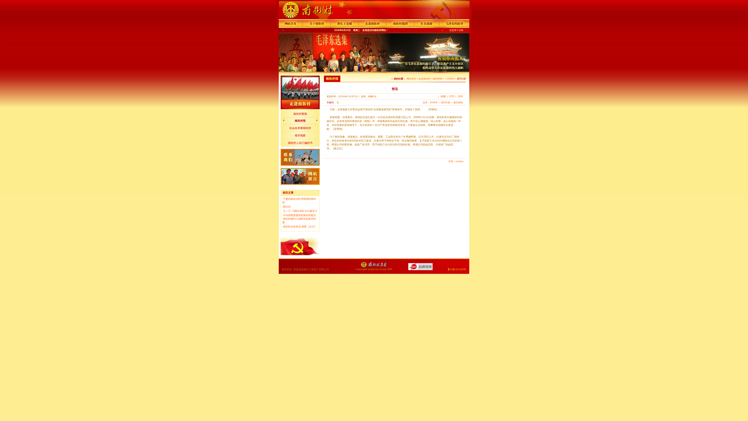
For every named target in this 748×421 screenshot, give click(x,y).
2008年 (450, 78)
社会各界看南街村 (300, 128)
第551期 (445, 102)
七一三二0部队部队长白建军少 (300, 211)
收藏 (443, 96)
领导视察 (300, 135)
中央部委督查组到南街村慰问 (299, 215)
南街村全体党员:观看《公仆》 (300, 226)
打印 (451, 96)
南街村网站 (380, 30)
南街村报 (300, 120)
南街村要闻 (300, 113)
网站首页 (411, 78)
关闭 (460, 96)
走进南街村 (424, 78)
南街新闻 (458, 102)
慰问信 (287, 206)
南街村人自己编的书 (300, 142)
